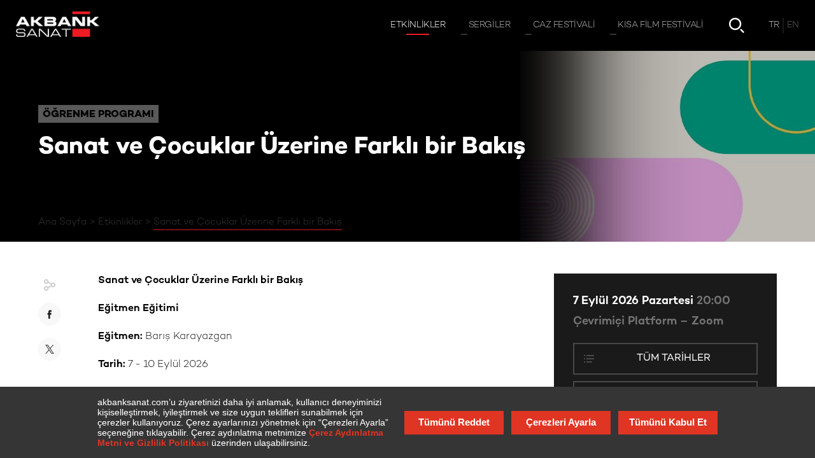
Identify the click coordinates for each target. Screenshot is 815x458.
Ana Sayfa (62, 222)
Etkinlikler (120, 222)
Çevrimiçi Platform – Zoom (648, 322)
